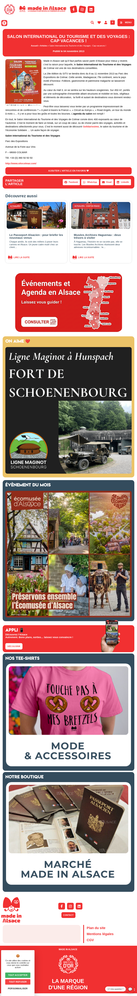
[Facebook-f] (73, 9)
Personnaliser (18, 988)
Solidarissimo (91, 126)
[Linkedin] (91, 9)
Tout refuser (18, 982)
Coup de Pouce (93, 206)
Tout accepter (18, 975)
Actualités (15, 206)
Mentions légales (100, 934)
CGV (90, 940)
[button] (4, 23)
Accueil (34, 46)
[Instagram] (82, 9)
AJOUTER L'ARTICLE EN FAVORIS (67, 171)
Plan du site (96, 928)
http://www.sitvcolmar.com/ (20, 163)
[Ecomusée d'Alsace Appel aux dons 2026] (68, 616)
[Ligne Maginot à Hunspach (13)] (68, 473)
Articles (43, 46)
